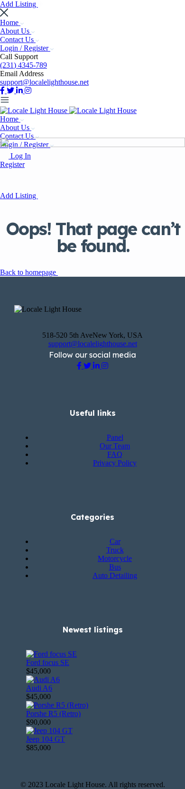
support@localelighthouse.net (44, 82)
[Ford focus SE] (51, 654)
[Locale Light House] (34, 110)
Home (10, 22)
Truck (115, 550)
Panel (115, 437)
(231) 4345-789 (23, 65)
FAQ (114, 454)
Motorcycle (115, 558)
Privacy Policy (115, 463)
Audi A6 (39, 688)
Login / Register (25, 48)
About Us (15, 31)
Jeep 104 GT (45, 739)
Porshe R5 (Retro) (53, 714)
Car (115, 541)
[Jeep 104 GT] (49, 731)
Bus (115, 567)
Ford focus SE (47, 662)
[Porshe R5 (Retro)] (57, 705)
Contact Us (18, 39)
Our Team (115, 446)
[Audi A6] (43, 679)
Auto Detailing (114, 575)
